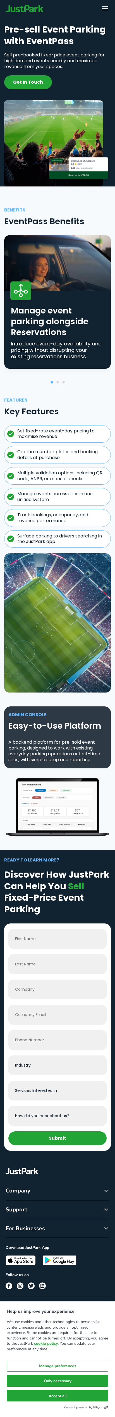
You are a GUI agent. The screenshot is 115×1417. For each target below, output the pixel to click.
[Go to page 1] (52, 382)
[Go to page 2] (57, 382)
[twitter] (31, 1285)
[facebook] (9, 1285)
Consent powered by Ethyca (83, 1407)
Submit (57, 1138)
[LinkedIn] (42, 1285)
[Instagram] (20, 1285)
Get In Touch (28, 82)
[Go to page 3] (63, 382)
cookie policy (46, 1343)
